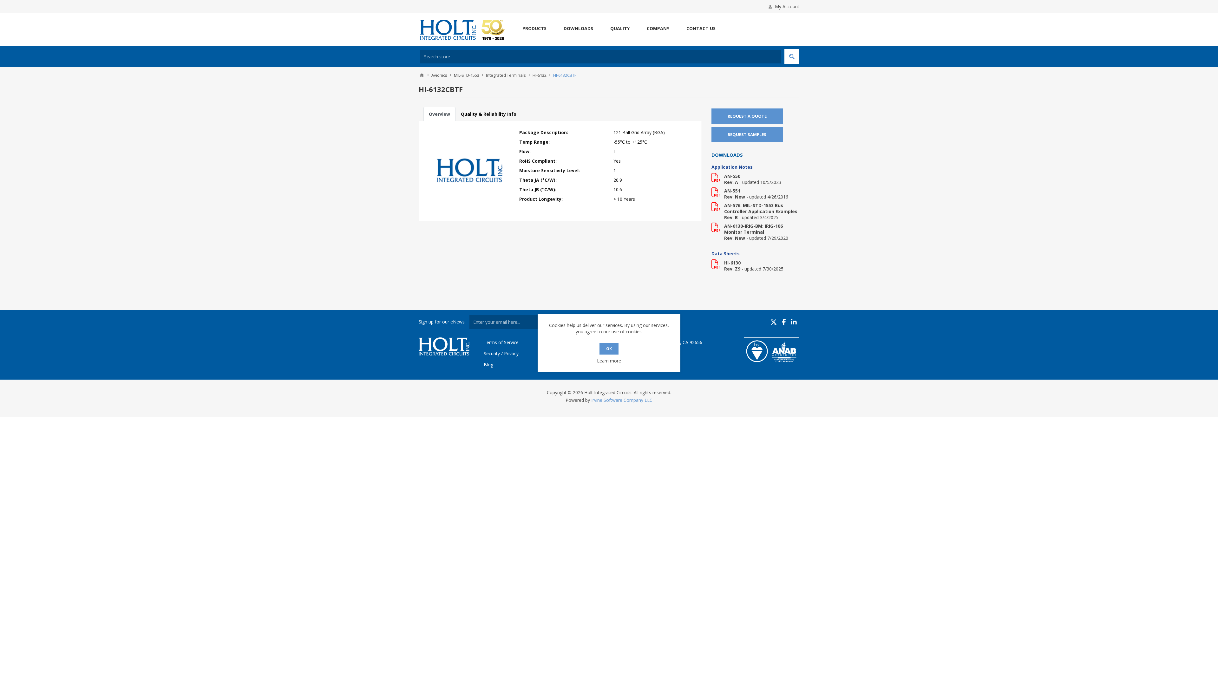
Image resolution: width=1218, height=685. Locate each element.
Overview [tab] (439, 114)
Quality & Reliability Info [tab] (488, 114)
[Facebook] (784, 322)
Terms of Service (501, 342)
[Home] (422, 75)
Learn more (609, 361)
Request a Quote (747, 116)
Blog (488, 365)
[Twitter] (773, 322)
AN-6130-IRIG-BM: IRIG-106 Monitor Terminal (753, 229)
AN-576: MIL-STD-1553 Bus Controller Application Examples (760, 208)
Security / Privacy (501, 353)
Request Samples (747, 134)
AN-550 (732, 176)
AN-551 (732, 191)
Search (791, 56)
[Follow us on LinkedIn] (794, 322)
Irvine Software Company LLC (621, 400)
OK (609, 348)
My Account (787, 6)
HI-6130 (732, 263)
